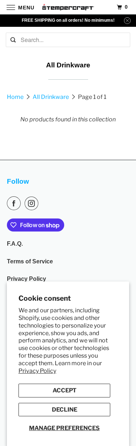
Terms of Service (30, 261)
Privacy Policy (37, 370)
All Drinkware (51, 96)
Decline (64, 409)
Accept (65, 390)
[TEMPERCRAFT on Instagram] (33, 203)
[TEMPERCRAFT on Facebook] (15, 203)
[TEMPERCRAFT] (68, 7)
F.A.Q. (15, 244)
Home (16, 96)
